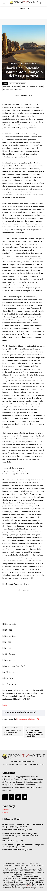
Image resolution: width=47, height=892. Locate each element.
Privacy (5, 809)
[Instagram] (11, 797)
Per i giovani (7, 841)
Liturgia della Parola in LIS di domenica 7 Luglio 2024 (12, 732)
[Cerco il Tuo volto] (24, 2)
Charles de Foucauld (17, 84)
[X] (18, 797)
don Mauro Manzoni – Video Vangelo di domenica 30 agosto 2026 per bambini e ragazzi (20, 835)
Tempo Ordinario (36, 86)
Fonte (4, 705)
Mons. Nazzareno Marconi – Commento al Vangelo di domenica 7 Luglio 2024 (34, 733)
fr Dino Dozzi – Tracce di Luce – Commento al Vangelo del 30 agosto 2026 (23, 826)
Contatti (5, 812)
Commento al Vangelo (11, 86)
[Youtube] (24, 797)
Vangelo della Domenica (23, 63)
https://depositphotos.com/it (27, 719)
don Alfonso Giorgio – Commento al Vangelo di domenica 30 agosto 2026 (23, 846)
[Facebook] (5, 797)
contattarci (27, 886)
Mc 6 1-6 (25, 86)
